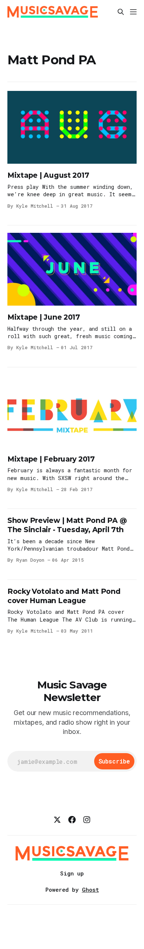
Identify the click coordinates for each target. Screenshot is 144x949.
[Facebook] (72, 819)
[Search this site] (121, 12)
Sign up (72, 873)
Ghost (90, 889)
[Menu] (133, 12)
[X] (57, 819)
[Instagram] (86, 819)
